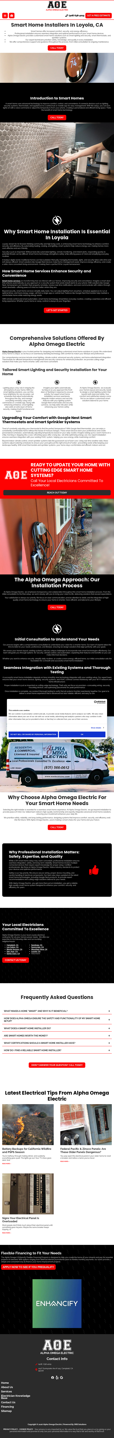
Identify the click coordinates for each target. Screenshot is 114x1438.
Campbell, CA (12, 945)
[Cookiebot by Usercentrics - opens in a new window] (95, 702)
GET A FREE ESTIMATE (98, 15)
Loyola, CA (35, 951)
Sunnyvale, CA (37, 947)
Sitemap (6, 1411)
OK (82, 734)
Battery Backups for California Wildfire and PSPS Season (26, 1150)
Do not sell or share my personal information (33, 734)
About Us (7, 1387)
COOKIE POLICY (26, 1429)
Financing (7, 1407)
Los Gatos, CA (12, 947)
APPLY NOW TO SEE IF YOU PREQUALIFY (28, 1267)
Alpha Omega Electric (11, 351)
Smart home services (11, 281)
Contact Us (8, 1402)
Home (5, 1383)
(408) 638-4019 (76, 15)
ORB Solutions (80, 1424)
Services (6, 1391)
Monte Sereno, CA (14, 949)
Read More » (6, 1163)
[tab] (57, 1011)
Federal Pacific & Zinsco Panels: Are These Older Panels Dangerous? (83, 1150)
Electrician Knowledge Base (15, 1397)
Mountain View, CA (39, 949)
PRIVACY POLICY (10, 1429)
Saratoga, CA (36, 945)
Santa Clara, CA (13, 954)
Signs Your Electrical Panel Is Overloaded (20, 1219)
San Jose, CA (12, 951)
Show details (96, 728)
